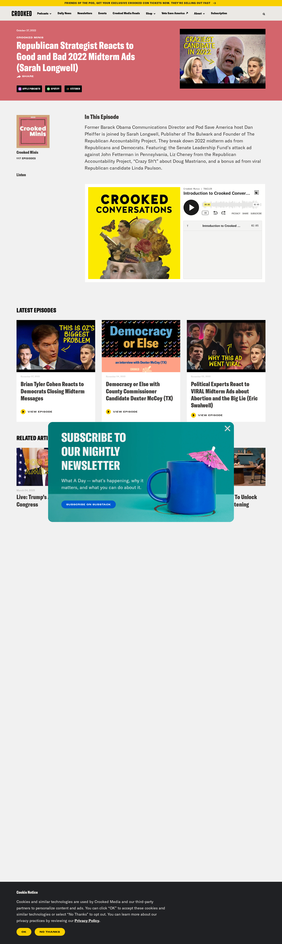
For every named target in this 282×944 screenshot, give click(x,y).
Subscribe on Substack (88, 504)
